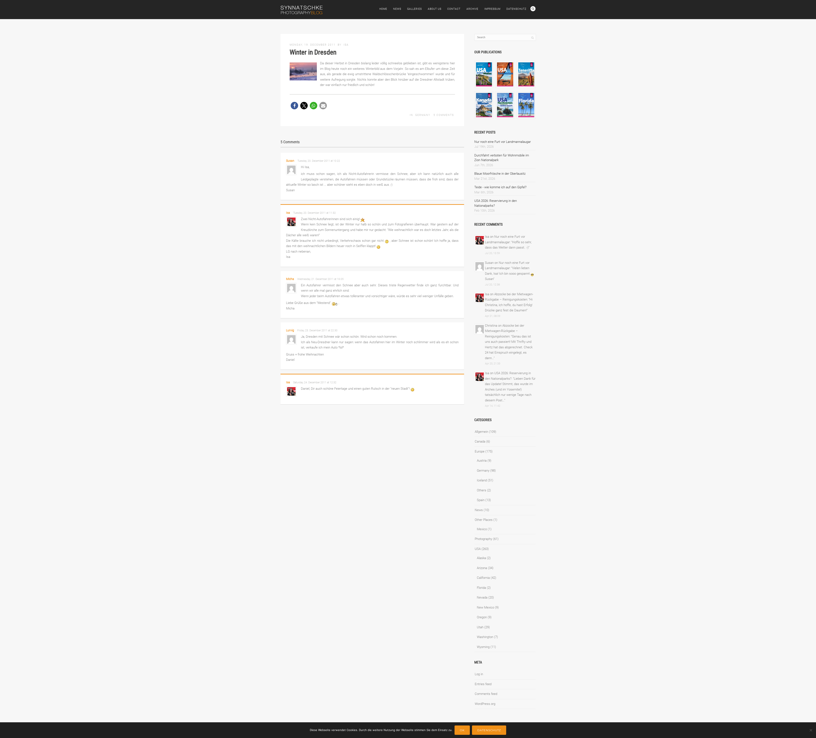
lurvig (290, 330)
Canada (480, 441)
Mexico (482, 529)
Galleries (414, 8)
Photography (483, 539)
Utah (480, 627)
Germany (422, 115)
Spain (480, 500)
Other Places (484, 520)
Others (481, 490)
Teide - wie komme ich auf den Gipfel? (500, 187)
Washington (485, 637)
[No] (811, 730)
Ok (462, 730)
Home (383, 8)
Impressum (492, 8)
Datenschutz (516, 8)
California (483, 578)
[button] (294, 105)
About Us (434, 8)
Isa (346, 44)
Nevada (482, 597)
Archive (472, 8)
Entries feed (483, 684)
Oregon (482, 617)
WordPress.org (485, 704)
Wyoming (483, 647)
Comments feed (486, 694)
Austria (482, 460)
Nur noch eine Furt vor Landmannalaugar (502, 142)
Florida (481, 588)
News (397, 8)
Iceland (482, 480)
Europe (479, 451)
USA (478, 549)
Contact (453, 8)
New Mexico (485, 607)
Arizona (482, 568)
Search (533, 8)
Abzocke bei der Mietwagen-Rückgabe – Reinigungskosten (504, 331)
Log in (479, 674)
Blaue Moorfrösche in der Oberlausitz (500, 174)
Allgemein (481, 432)
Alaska (481, 558)
